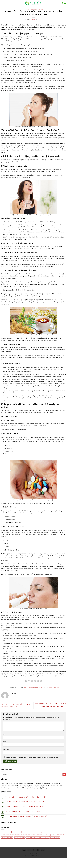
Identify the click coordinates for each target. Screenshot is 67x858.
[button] (4, 3)
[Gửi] (64, 774)
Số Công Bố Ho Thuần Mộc (58, 834)
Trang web (6, 749)
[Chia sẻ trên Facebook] (29, 681)
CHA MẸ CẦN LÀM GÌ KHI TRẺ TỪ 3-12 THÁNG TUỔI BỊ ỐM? (24, 811)
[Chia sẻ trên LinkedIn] (41, 681)
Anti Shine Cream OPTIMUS (30, 832)
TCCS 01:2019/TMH (54, 837)
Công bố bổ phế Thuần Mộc (46, 832)
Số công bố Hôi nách (19, 837)
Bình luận (6, 720)
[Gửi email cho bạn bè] (35, 681)
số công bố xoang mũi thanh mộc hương (37, 837)
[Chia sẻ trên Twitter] (32, 681)
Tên (4, 734)
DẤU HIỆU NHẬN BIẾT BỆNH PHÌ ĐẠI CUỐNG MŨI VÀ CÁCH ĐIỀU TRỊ (27, 816)
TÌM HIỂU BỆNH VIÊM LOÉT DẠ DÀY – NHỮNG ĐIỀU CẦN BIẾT (25, 797)
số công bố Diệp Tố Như (43, 834)
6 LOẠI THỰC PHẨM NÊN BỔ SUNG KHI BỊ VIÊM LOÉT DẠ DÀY (25, 802)
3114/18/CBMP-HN (6, 832)
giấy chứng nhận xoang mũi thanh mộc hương (14, 834)
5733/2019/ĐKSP (17, 832)
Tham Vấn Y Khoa (29, 9)
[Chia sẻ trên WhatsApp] (26, 681)
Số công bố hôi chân (7, 837)
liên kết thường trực (54, 687)
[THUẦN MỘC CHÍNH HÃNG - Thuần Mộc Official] (33, 3)
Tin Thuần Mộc (33, 853)
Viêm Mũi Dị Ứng (38, 9)
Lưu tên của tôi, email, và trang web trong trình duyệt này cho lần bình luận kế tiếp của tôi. (32, 757)
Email (5, 741)
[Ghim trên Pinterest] (38, 681)
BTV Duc (40, 19)
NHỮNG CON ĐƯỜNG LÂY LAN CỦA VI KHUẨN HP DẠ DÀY (24, 806)
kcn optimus (31, 834)
